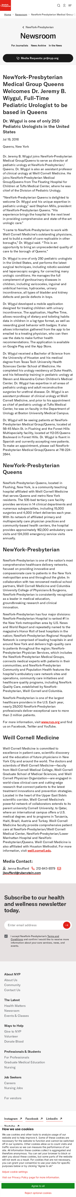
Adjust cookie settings (15, 1171)
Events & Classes (16, 1016)
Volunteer (11, 1036)
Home (7, 14)
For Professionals (16, 1057)
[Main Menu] (70, 5)
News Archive (38, 45)
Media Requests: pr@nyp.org (40, 58)
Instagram (13, 1119)
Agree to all (38, 1185)
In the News (55, 45)
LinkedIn (54, 1119)
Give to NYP (12, 1031)
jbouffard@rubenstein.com (22, 873)
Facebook (34, 1119)
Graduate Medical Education (24, 1062)
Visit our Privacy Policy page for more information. (31, 1177)
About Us (10, 980)
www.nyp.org (50, 722)
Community (12, 985)
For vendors (12, 1098)
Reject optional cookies (38, 1192)
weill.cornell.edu (39, 851)
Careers (10, 1083)
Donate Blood (14, 1041)
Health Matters (15, 1006)
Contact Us (12, 990)
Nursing (10, 1067)
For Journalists (19, 45)
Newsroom (21, 14)
